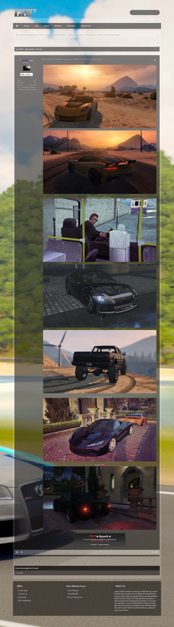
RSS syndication (24, 600)
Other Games (91, 35)
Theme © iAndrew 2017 (75, 619)
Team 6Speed (72, 590)
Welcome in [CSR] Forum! (56, 35)
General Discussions (75, 35)
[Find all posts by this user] (22, 552)
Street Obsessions (75, 597)
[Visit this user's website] (17, 552)
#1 (155, 60)
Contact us (22, 594)
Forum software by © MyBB (97, 619)
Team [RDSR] (72, 594)
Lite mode (22, 597)
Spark (100, 59)
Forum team (23, 590)
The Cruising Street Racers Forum (31, 35)
